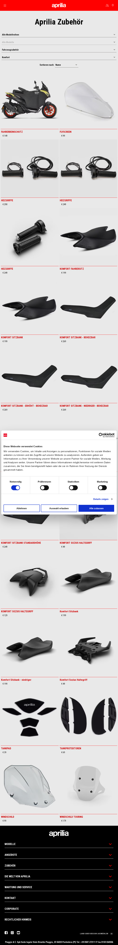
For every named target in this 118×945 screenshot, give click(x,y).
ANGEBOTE (11, 854)
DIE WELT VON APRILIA (17, 876)
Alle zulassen (96, 508)
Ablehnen (21, 508)
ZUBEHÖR (10, 865)
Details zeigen (100, 499)
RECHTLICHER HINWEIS (18, 919)
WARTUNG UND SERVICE (18, 887)
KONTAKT (10, 898)
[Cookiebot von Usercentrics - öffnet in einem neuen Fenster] (101, 435)
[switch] (44, 487)
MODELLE (10, 844)
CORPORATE (12, 908)
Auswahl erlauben (59, 508)
